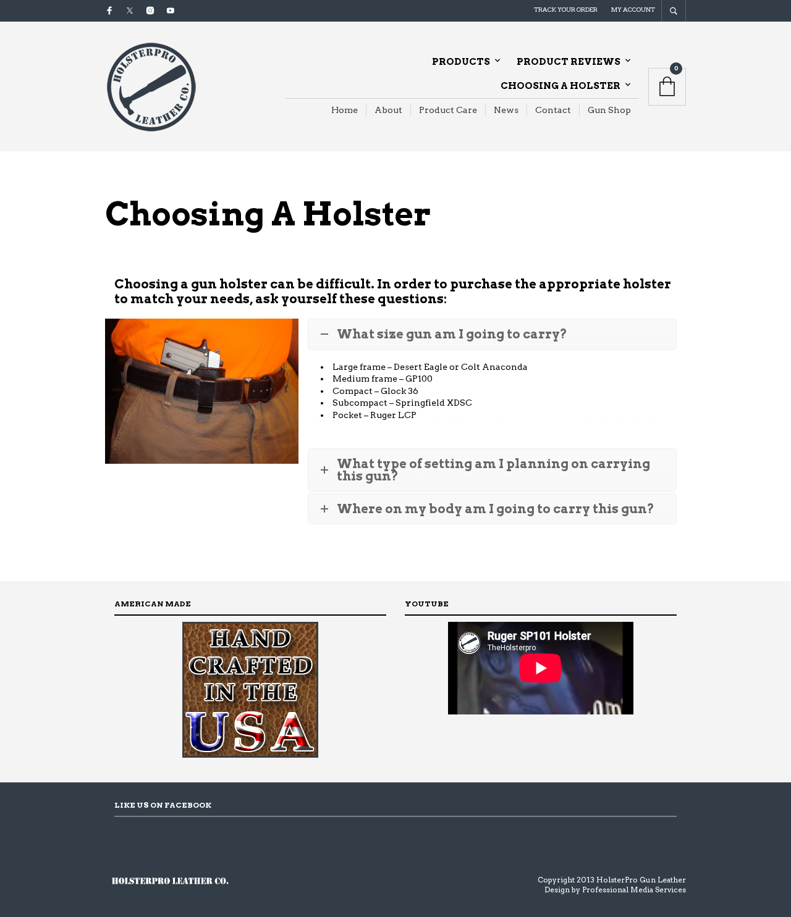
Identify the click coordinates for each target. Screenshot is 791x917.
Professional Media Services (634, 889)
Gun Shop (609, 110)
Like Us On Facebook (162, 805)
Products (461, 61)
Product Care (448, 110)
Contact (553, 110)
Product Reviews (568, 61)
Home (344, 110)
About (388, 110)
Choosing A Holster (560, 85)
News (506, 110)
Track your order (566, 9)
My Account (633, 9)
